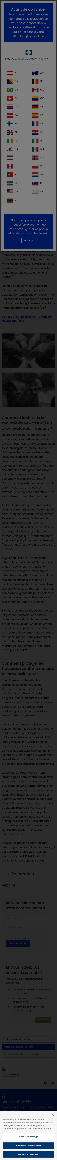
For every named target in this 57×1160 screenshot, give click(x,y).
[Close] (53, 1115)
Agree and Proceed (28, 1154)
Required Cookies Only (28, 1145)
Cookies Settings (28, 1136)
